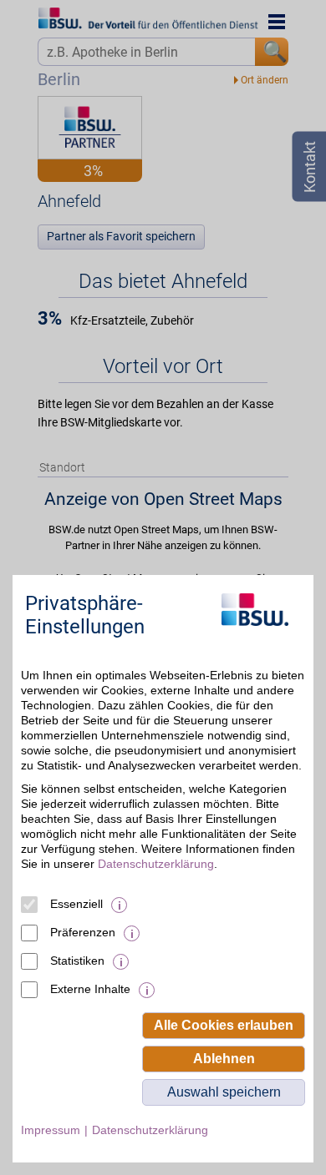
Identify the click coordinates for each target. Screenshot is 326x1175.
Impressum (50, 1130)
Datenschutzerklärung (156, 863)
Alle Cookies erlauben (223, 1025)
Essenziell (76, 903)
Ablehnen (224, 1058)
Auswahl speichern (224, 1092)
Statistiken (77, 960)
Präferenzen (82, 932)
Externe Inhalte (90, 989)
